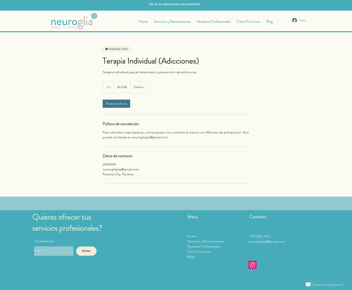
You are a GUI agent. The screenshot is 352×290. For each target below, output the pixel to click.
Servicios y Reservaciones (205, 241)
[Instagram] (252, 265)
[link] (116, 104)
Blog (190, 257)
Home (192, 236)
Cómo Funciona (199, 251)
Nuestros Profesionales (204, 246)
